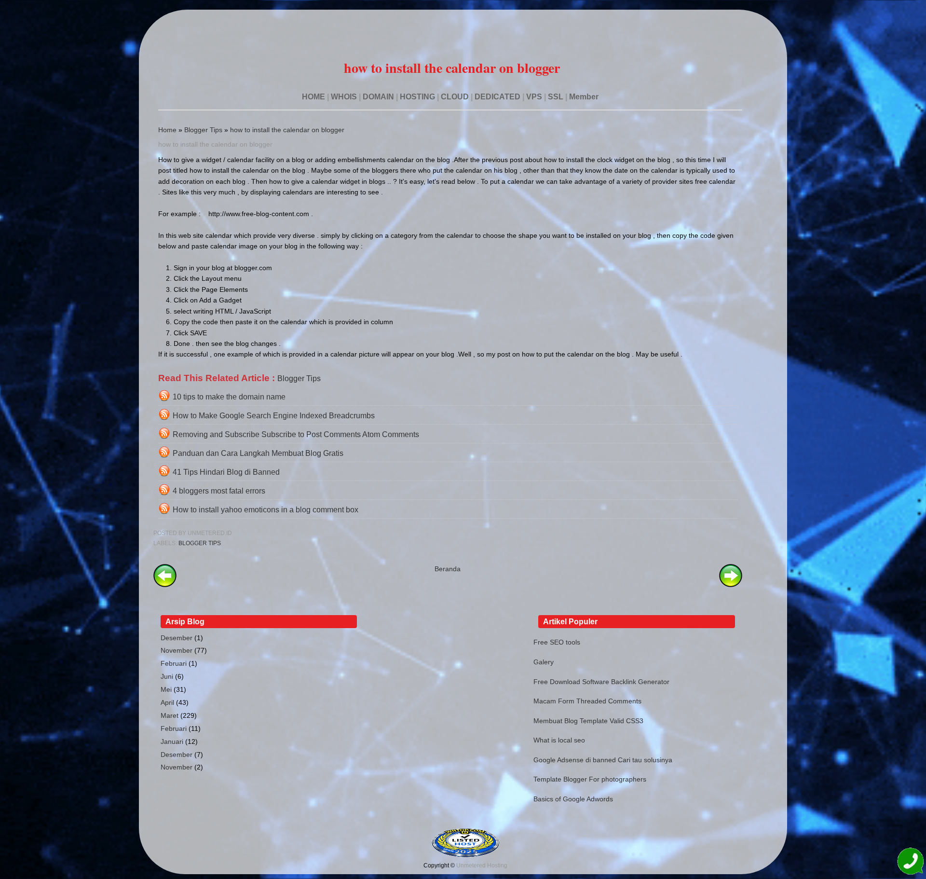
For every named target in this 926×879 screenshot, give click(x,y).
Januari (172, 741)
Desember (176, 638)
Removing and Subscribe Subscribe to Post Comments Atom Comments (296, 434)
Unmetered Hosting (481, 865)
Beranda (448, 569)
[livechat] (910, 863)
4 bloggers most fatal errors (219, 491)
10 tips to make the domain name (229, 397)
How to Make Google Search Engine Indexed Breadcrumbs (274, 416)
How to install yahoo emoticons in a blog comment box (265, 510)
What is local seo (559, 740)
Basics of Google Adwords (573, 799)
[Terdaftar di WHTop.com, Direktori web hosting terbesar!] (465, 855)
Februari (174, 663)
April (167, 702)
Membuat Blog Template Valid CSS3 (588, 721)
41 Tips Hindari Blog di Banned (226, 472)
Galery (543, 662)
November (176, 650)
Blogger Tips (203, 130)
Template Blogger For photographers (589, 779)
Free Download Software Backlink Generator (601, 682)
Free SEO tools (556, 642)
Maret (169, 715)
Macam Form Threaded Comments (587, 701)
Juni (167, 676)
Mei (166, 689)
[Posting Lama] (730, 585)
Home (167, 130)
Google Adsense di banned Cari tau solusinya (602, 760)
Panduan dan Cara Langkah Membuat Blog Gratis (258, 453)
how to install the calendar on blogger (287, 130)
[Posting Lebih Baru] (165, 585)
